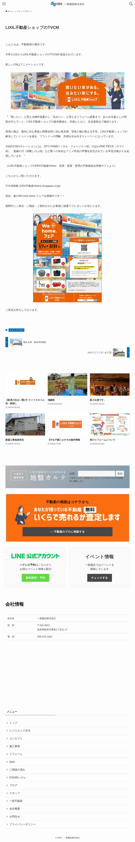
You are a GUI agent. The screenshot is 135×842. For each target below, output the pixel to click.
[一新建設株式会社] (67, 4)
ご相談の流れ (17, 769)
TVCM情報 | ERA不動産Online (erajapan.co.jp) (32, 185)
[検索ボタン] (131, 4)
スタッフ (14, 793)
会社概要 (14, 808)
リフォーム (16, 754)
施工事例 (14, 746)
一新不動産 (16, 801)
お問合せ (14, 816)
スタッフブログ (16, 330)
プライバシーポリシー (22, 824)
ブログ (13, 785)
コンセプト (16, 738)
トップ (13, 722)
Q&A (12, 761)
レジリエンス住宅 (19, 730)
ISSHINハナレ (17, 777)
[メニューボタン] (4, 4)
